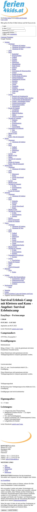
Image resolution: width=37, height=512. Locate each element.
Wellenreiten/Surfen (18, 245)
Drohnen (14, 120)
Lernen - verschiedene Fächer (21, 101)
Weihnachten (8, 165)
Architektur (15, 110)
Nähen (14, 115)
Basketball (15, 54)
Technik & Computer (14, 118)
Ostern (7, 223)
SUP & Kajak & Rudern (19, 76)
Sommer (7, 42)
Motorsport (15, 62)
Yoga (13, 93)
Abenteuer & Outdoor (18, 45)
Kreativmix (15, 111)
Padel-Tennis (16, 66)
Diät (13, 130)
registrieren (13, 34)
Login (4, 19)
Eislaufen (15, 201)
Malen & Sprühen (17, 113)
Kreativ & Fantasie (14, 108)
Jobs (6, 465)
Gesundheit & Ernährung (15, 128)
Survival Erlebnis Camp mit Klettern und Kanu (19, 293)
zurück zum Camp (17, 329)
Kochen (14, 132)
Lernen (10, 94)
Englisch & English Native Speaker (22, 98)
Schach (14, 72)
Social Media (16, 126)
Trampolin (15, 86)
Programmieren (16, 123)
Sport (10, 52)
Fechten (14, 59)
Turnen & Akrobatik (18, 89)
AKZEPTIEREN (12, 510)
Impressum (8, 472)
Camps (7, 292)
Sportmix (15, 81)
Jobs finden (7, 18)
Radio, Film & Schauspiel (16, 137)
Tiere (9, 135)
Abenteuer (11, 44)
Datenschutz (8, 469)
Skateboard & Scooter (18, 79)
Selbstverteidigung (17, 77)
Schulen (7, 275)
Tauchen (14, 83)
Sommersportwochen (18, 282)
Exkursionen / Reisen (18, 278)
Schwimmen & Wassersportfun (21, 71)
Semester (7, 192)
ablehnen (4, 510)
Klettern (14, 61)
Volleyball (15, 91)
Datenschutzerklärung (20, 500)
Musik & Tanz (12, 133)
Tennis (14, 84)
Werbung (7, 467)
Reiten (14, 69)
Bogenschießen (16, 55)
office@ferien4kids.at (12, 459)
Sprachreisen (16, 106)
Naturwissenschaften (18, 104)
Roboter (14, 125)
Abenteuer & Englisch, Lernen (21, 47)
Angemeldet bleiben (8, 32)
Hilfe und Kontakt (21, 18)
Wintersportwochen (18, 280)
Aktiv (10, 50)
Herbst (7, 138)
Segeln (14, 240)
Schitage (14, 284)
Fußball (14, 57)
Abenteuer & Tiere (17, 49)
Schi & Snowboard (18, 177)
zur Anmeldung (5, 480)
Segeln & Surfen (17, 74)
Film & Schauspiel (13, 219)
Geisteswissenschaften (19, 103)
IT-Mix (14, 121)
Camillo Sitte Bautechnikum (16, 277)
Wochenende (8, 285)
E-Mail (4, 28)
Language (7, 37)
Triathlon (15, 88)
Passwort (5, 30)
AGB (6, 470)
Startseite (7, 290)
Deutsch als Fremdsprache (20, 96)
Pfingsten (7, 268)
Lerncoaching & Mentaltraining (21, 99)
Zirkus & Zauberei (17, 116)
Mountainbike (16, 64)
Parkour (14, 67)
